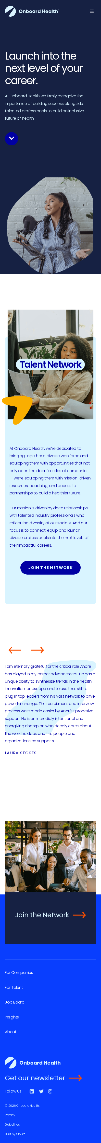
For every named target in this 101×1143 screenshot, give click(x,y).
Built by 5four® (15, 1134)
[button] (92, 11)
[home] (32, 11)
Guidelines (12, 1124)
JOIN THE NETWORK (50, 567)
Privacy (10, 1115)
